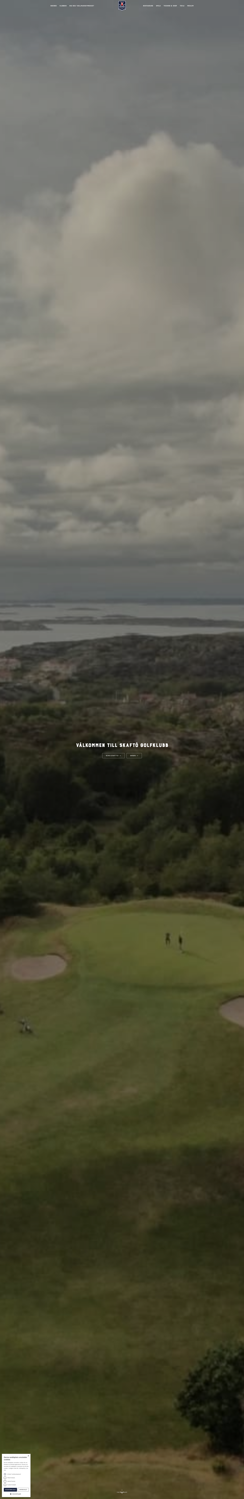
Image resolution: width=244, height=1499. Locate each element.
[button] (16, 1494)
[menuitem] (148, 5)
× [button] (28, 1456)
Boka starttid (112, 756)
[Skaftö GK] (122, 6)
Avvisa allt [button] (23, 1489)
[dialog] (16, 1475)
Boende (54, 5)
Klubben (63, 5)
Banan (133, 756)
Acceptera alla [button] (10, 1489)
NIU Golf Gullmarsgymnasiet (81, 5)
